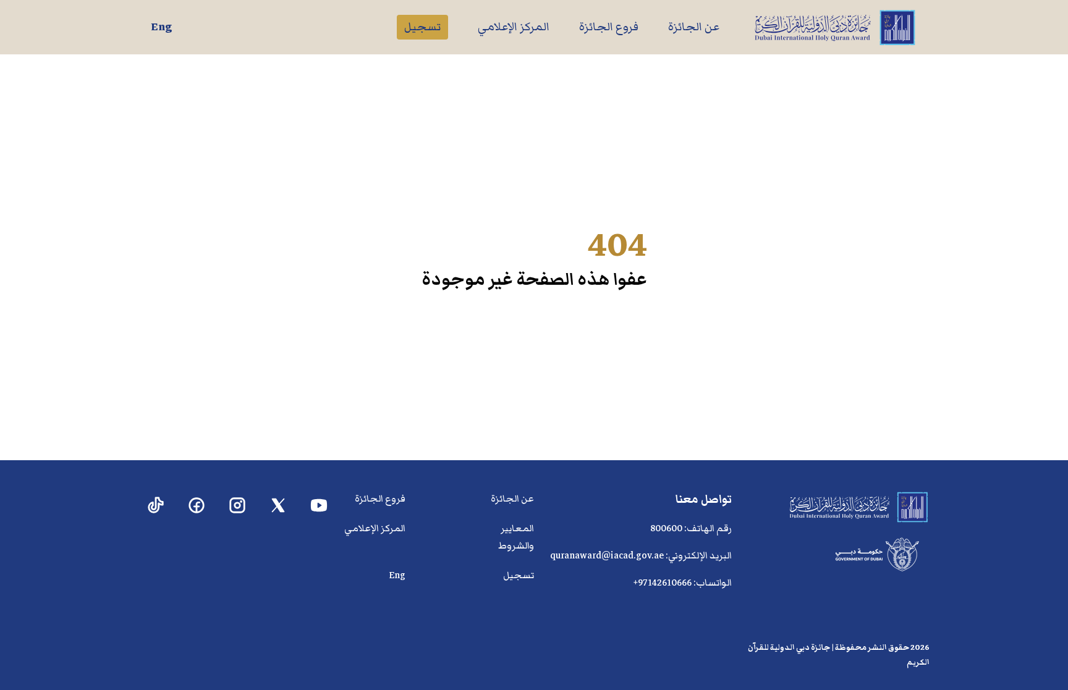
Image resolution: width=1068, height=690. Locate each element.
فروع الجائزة (608, 27)
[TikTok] (156, 505)
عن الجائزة (693, 27)
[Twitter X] (278, 505)
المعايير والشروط (516, 537)
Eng (161, 27)
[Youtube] (319, 505)
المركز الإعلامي (513, 27)
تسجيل (422, 27)
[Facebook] (197, 505)
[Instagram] (237, 505)
